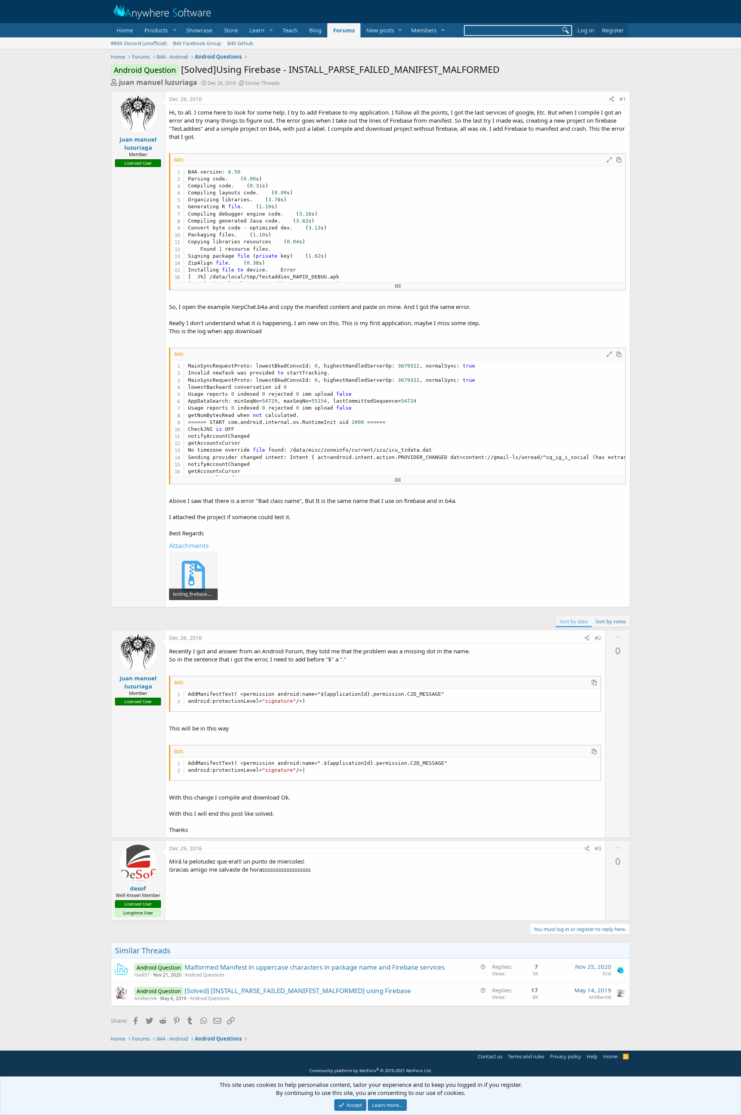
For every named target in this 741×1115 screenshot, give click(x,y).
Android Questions (205, 975)
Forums (344, 30)
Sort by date (574, 621)
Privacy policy (565, 1056)
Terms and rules (526, 1056)
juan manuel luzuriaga (158, 82)
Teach (290, 30)
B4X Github (240, 43)
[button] (159, 30)
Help (592, 1056)
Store (231, 30)
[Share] (612, 99)
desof (138, 888)
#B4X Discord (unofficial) (139, 43)
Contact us (490, 1056)
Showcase (199, 30)
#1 (622, 99)
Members (423, 30)
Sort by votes (611, 621)
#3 (598, 848)
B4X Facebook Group (197, 43)
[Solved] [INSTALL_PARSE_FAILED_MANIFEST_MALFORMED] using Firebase (297, 990)
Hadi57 (142, 975)
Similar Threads (262, 82)
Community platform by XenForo (371, 1070)
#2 (598, 637)
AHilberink (145, 998)
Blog (315, 30)
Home (125, 30)
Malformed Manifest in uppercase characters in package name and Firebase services (314, 967)
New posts (380, 30)
